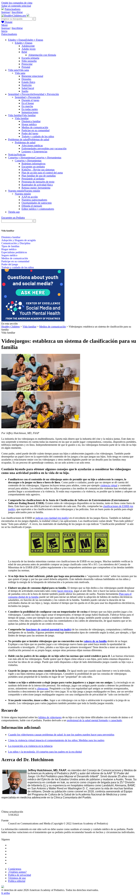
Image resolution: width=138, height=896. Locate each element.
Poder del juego (30, 133)
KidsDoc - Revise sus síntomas (38, 169)
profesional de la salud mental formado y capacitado (94, 720)
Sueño (25, 91)
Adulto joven (29, 48)
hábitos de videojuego (50, 717)
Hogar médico (29, 124)
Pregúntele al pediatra (33, 178)
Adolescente (28, 45)
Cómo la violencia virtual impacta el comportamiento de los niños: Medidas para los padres (56, 740)
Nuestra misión (23, 193)
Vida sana (20, 73)
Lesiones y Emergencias (34, 151)
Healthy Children (10, 326)
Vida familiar (22, 118)
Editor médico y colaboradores (38, 208)
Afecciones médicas (32, 145)
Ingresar (5, 12)
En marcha (27, 106)
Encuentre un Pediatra (13, 217)
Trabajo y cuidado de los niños (38, 136)
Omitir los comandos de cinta (16, 2)
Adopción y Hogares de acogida (18, 240)
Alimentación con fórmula (42, 54)
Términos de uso (17, 878)
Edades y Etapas (23, 42)
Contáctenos (14, 868)
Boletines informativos (33, 163)
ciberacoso (42, 688)
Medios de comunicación (35, 127)
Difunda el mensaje (32, 205)
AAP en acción (30, 196)
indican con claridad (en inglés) (52, 518)
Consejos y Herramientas (28, 160)
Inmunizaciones (30, 112)
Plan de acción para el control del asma (42, 172)
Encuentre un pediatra (33, 166)
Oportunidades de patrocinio (37, 202)
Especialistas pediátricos (14, 252)
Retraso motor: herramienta (36, 187)
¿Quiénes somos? (17, 872)
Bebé (24, 51)
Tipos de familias (10, 246)
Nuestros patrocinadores (34, 199)
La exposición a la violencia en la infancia (30, 746)
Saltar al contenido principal (16, 5)
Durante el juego (30, 100)
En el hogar (28, 103)
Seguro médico (9, 255)
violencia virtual (108, 485)
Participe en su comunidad (35, 130)
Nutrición (27, 85)
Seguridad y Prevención (27, 97)
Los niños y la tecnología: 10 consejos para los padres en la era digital (45, 751)
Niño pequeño (29, 61)
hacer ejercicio (65, 590)
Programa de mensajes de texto (38, 181)
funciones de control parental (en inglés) (48, 629)
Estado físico (28, 82)
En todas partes (30, 109)
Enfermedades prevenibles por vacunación (44, 148)
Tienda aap (14, 211)
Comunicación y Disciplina (15, 243)
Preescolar (27, 64)
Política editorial (16, 881)
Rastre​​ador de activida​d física (37, 184)
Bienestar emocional (32, 76)
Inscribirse (17, 12)
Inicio (4, 31)
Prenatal (26, 67)
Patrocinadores (12, 9)
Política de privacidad (19, 875)
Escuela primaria (30, 58)
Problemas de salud (25, 142)
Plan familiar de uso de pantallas (39, 175)
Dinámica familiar (31, 121)
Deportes (26, 79)
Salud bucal (28, 88)
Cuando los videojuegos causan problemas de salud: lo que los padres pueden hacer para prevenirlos (61, 734)
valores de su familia (95, 641)
